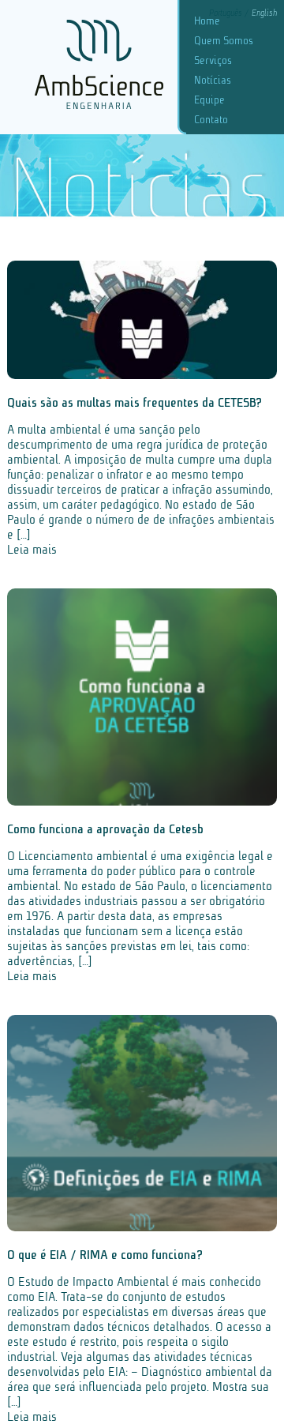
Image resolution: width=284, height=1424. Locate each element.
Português (227, 13)
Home (207, 21)
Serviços (213, 60)
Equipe (209, 100)
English (264, 13)
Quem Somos (223, 40)
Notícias (212, 80)
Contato (211, 119)
